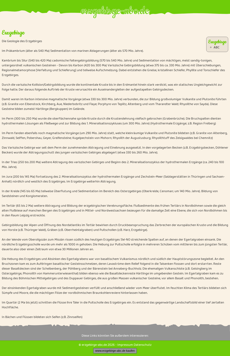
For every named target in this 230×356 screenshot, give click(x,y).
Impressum (125, 344)
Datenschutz (142, 344)
